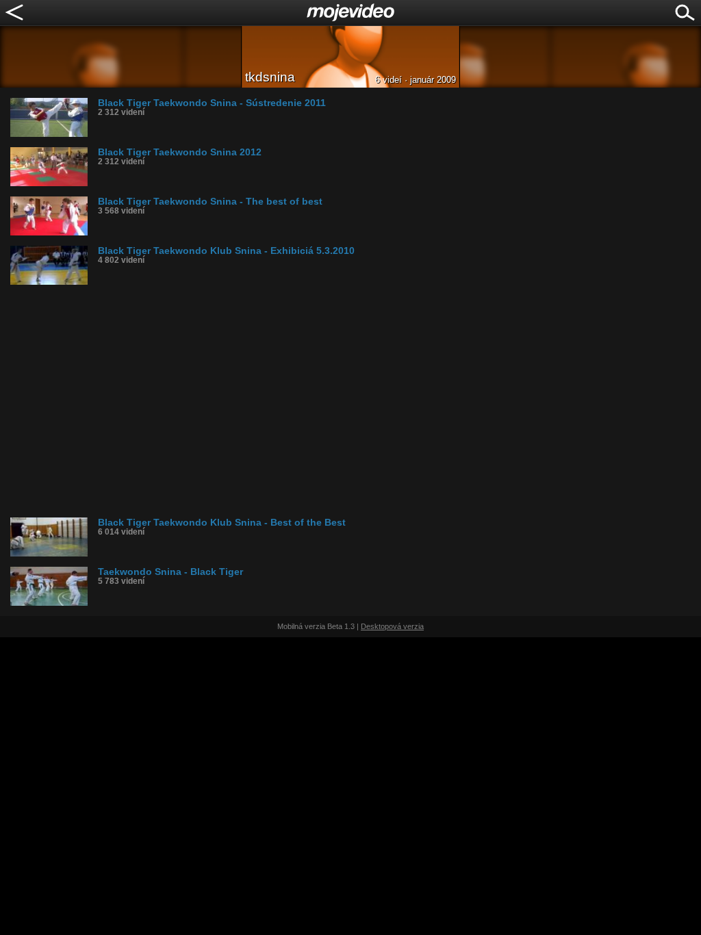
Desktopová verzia (392, 626)
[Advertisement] (355, 401)
